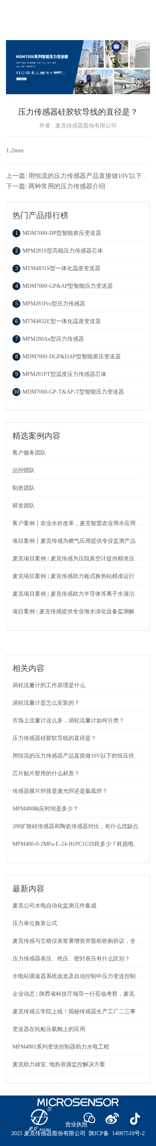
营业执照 (76, 1125)
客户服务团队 (29, 453)
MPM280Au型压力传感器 (49, 339)
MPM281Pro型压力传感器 (50, 304)
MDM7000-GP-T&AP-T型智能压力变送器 (69, 392)
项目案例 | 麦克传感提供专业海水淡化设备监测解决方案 (81, 611)
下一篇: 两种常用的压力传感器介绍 (55, 186)
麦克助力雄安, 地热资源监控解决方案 (58, 1064)
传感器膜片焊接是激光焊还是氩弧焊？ (60, 791)
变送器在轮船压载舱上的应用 (48, 1029)
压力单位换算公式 (34, 923)
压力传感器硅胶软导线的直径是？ (54, 738)
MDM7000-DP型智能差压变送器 (58, 233)
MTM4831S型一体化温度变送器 (57, 268)
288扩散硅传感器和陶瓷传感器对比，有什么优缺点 (75, 826)
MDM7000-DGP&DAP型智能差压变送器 (68, 357)
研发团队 (23, 506)
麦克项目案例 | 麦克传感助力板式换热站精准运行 (73, 576)
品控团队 (23, 470)
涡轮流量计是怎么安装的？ (46, 703)
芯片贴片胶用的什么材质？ (46, 773)
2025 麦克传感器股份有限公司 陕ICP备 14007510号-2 (78, 1133)
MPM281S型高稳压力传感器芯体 (59, 251)
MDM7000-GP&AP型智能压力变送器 (64, 286)
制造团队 (23, 488)
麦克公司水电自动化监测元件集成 (54, 906)
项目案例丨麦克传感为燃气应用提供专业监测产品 (74, 541)
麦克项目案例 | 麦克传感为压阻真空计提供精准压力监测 (81, 559)
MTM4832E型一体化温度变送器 (58, 321)
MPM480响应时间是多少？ (45, 809)
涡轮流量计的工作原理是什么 (48, 685)
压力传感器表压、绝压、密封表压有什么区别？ (71, 959)
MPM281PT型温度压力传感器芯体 (60, 374)
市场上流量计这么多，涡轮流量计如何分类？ (68, 721)
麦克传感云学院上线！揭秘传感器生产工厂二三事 (74, 1012)
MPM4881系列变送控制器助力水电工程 (60, 1047)
